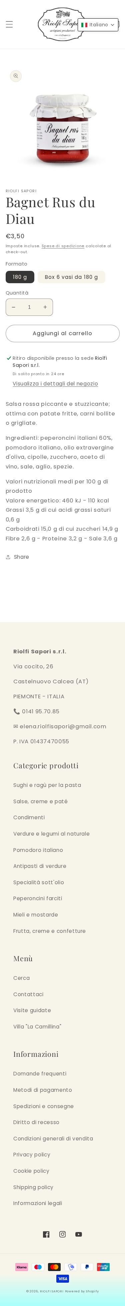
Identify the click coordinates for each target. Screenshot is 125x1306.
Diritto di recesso (36, 1122)
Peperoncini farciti (37, 898)
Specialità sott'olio (38, 882)
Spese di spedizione (63, 246)
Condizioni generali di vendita (53, 1138)
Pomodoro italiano (38, 850)
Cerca (21, 978)
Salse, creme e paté (40, 801)
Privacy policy (31, 1154)
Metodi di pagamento (42, 1089)
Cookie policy (31, 1170)
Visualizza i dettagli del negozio (55, 383)
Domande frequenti (39, 1073)
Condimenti (29, 817)
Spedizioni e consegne (43, 1106)
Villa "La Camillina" (37, 1026)
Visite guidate (32, 1010)
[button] (9, 24)
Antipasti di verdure (39, 866)
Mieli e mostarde (35, 914)
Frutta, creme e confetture (49, 931)
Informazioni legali (37, 1203)
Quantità (17, 293)
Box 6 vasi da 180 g (71, 277)
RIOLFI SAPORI (52, 1291)
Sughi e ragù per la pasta (47, 785)
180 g (20, 277)
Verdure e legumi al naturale (51, 833)
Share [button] (21, 556)
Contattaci (28, 994)
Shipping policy (33, 1187)
